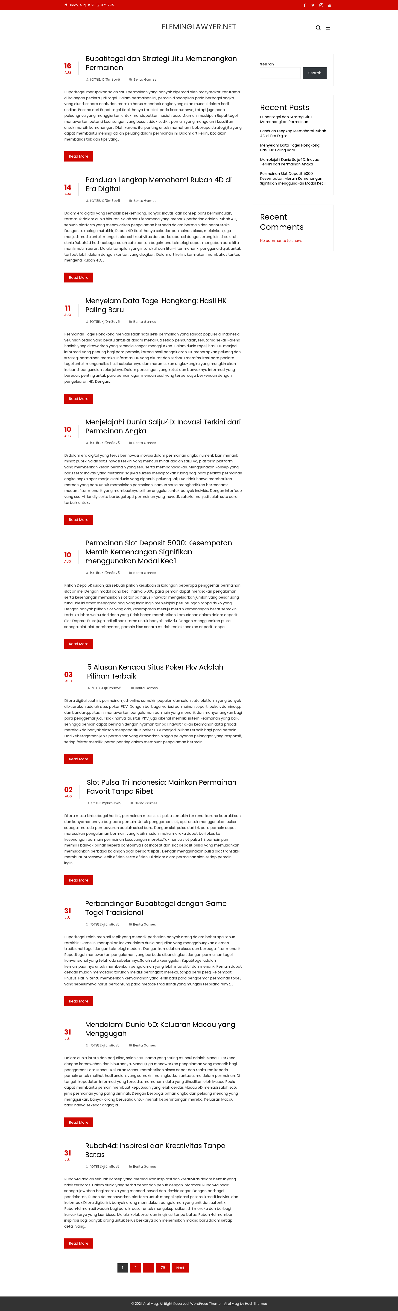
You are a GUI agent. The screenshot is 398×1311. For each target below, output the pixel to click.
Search (267, 64)
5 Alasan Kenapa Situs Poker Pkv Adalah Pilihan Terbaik (155, 671)
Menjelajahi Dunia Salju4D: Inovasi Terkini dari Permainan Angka (163, 426)
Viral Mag (231, 1303)
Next (180, 1267)
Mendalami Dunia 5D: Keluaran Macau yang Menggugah (160, 1029)
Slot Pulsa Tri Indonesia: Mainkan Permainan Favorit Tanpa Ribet (162, 786)
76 (163, 1267)
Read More (78, 156)
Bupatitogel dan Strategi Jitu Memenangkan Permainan (161, 63)
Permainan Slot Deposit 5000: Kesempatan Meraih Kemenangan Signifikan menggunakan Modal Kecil (158, 552)
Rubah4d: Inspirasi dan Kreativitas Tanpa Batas (155, 1150)
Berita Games (145, 79)
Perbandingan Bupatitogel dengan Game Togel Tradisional (156, 908)
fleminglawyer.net (199, 26)
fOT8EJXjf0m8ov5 (105, 79)
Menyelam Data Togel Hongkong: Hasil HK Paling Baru (156, 305)
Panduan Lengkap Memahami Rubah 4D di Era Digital (159, 184)
